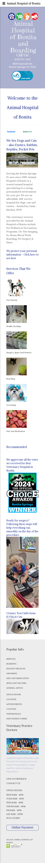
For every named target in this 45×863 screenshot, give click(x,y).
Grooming (11, 673)
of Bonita (23, 37)
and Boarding (23, 47)
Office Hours (13, 694)
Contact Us (13, 783)
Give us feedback (16, 778)
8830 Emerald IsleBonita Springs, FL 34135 (22, 65)
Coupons (11, 709)
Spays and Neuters (16, 683)
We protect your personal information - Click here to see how (22, 254)
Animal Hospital (23, 27)
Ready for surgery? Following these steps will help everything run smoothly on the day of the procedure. (22, 528)
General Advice (14, 688)
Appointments (14, 704)
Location (11, 699)
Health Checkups (15, 668)
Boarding (11, 664)
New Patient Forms (16, 718)
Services (10, 659)
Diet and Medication (17, 678)
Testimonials (13, 714)
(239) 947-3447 (22, 59)
